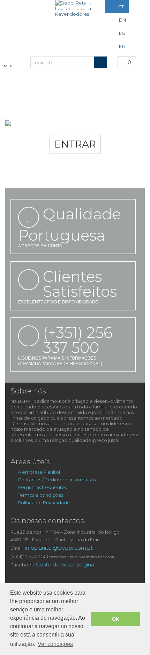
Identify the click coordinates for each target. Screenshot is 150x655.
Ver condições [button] (55, 644)
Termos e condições (40, 495)
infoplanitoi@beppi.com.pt (59, 547)
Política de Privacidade (44, 502)
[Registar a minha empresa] (31, 6)
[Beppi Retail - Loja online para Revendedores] (75, 8)
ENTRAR (75, 144)
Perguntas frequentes (42, 487)
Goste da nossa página (65, 564)
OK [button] (115, 619)
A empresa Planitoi (39, 472)
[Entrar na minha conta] (13, 6)
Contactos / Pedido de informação (57, 479)
